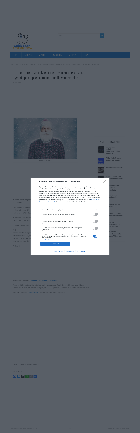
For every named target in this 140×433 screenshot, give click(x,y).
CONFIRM (55, 244)
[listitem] (70, 210)
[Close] (105, 182)
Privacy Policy (81, 251)
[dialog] (70, 216)
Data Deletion (58, 251)
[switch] (95, 214)
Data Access (70, 251)
